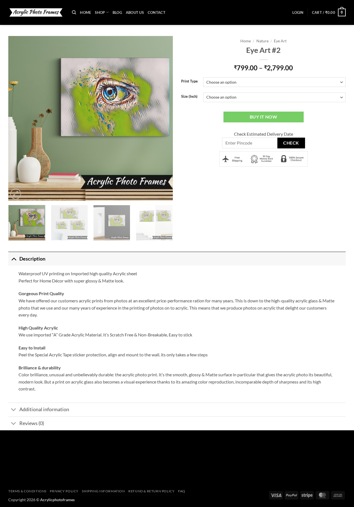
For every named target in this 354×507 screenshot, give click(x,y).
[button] (297, 12)
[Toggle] (13, 259)
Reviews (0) (31, 423)
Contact (156, 12)
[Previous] (15, 118)
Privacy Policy (64, 491)
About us (135, 12)
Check (291, 142)
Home (85, 12)
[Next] (166, 118)
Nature (262, 41)
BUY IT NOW (263, 116)
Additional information (44, 409)
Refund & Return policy (151, 491)
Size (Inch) (189, 97)
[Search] (74, 12)
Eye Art (280, 41)
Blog (117, 12)
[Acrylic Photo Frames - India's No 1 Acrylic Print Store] (36, 12)
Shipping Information (103, 491)
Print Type (189, 81)
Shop (100, 12)
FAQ (181, 491)
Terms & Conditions (27, 491)
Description (32, 259)
